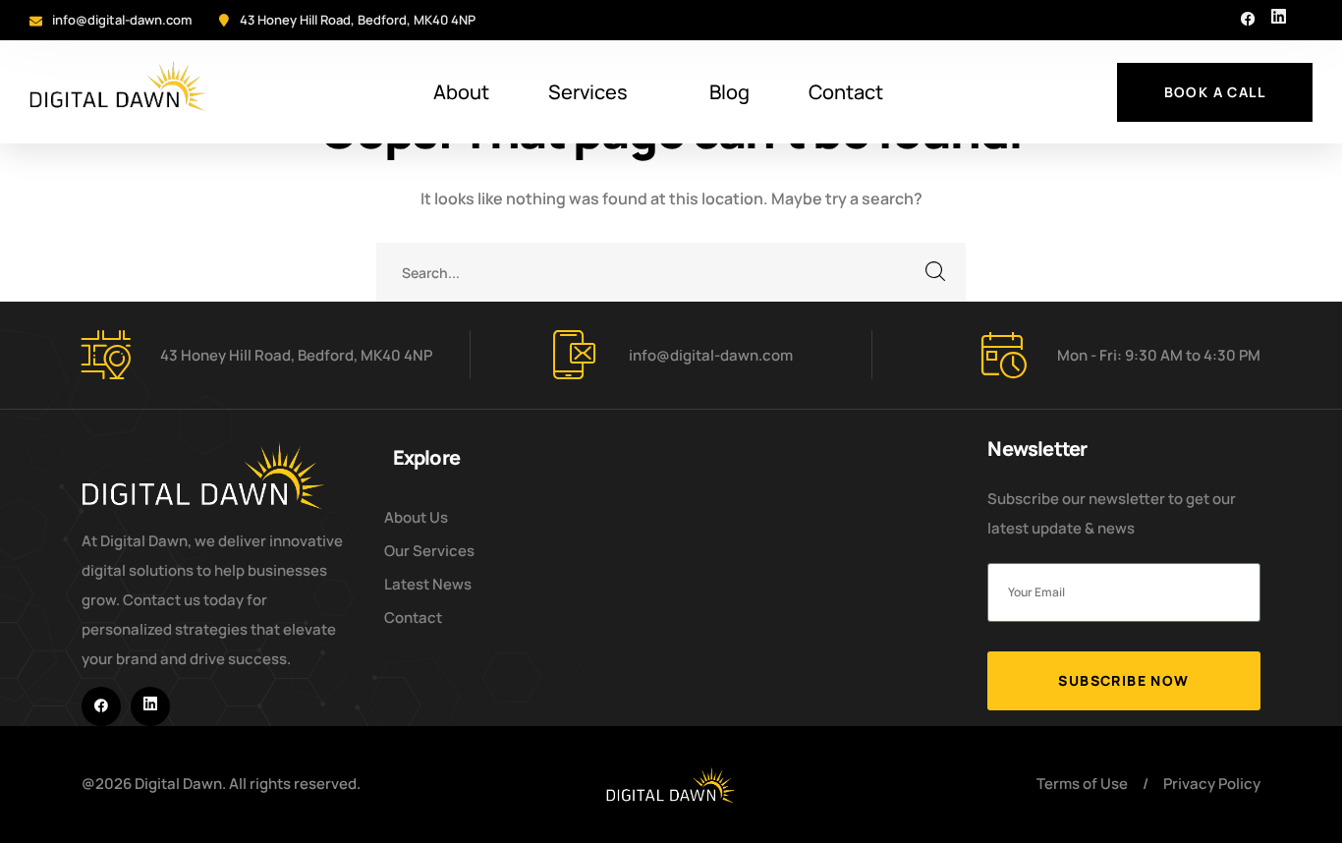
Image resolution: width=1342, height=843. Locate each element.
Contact (846, 92)
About (461, 92)
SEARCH (936, 272)
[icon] (1248, 19)
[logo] (671, 782)
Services (588, 92)
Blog (729, 92)
